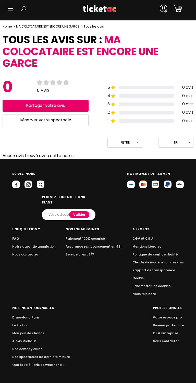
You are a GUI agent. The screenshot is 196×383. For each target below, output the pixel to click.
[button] (10, 8)
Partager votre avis (45, 105)
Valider (79, 214)
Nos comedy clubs (27, 349)
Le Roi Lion (20, 325)
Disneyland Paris (26, 317)
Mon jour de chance (28, 333)
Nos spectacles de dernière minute (41, 357)
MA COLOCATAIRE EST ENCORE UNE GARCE (47, 26)
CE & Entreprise (165, 333)
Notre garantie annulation (34, 246)
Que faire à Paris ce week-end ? (38, 365)
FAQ (15, 238)
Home (7, 26)
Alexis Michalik (24, 341)
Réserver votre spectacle (45, 120)
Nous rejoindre (144, 294)
